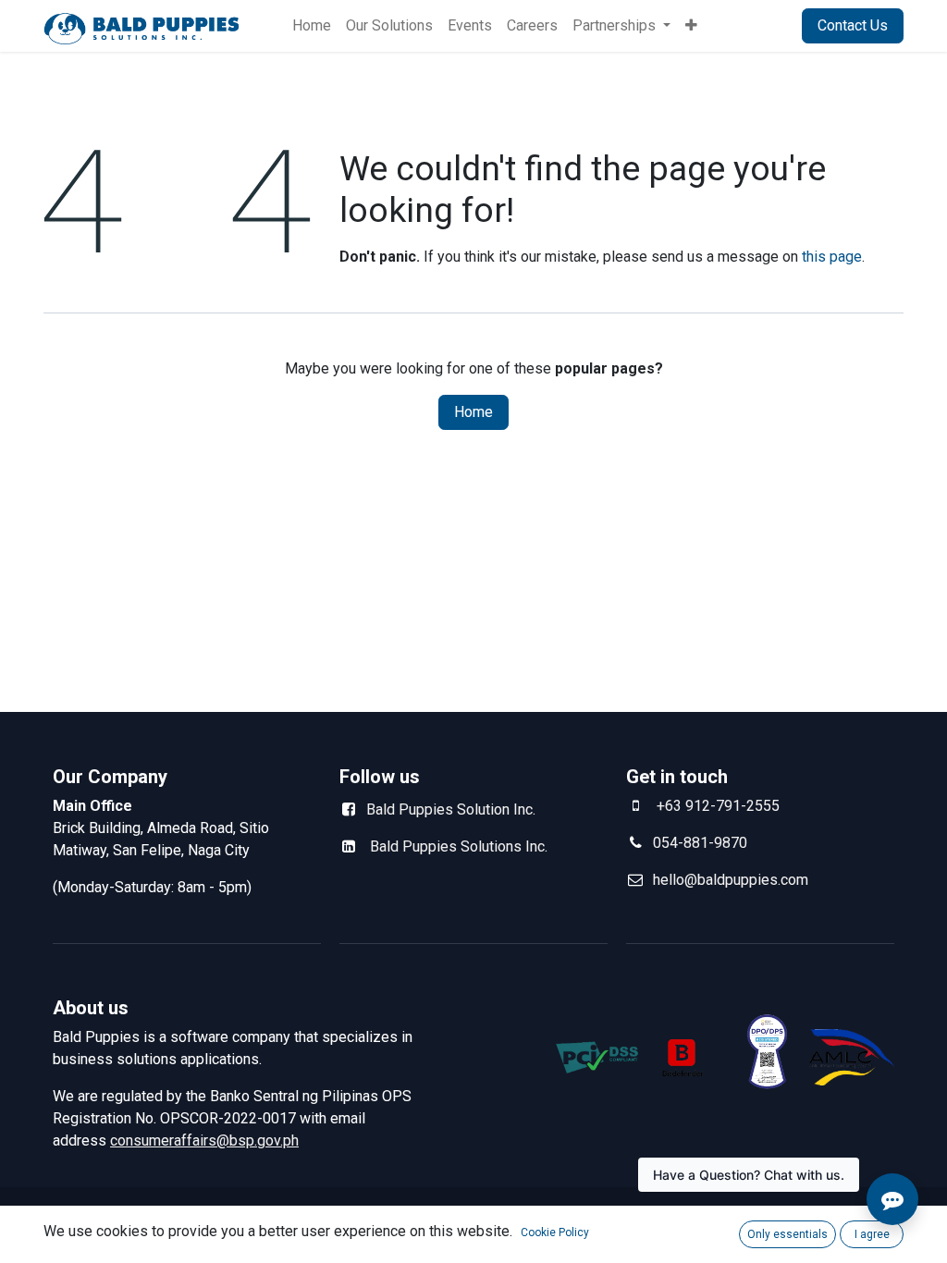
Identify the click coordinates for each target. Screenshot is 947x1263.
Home (473, 412)
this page (832, 256)
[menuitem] (311, 25)
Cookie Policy (555, 1232)
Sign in (757, 25)
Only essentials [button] (787, 1234)
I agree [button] (872, 1234)
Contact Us (853, 25)
